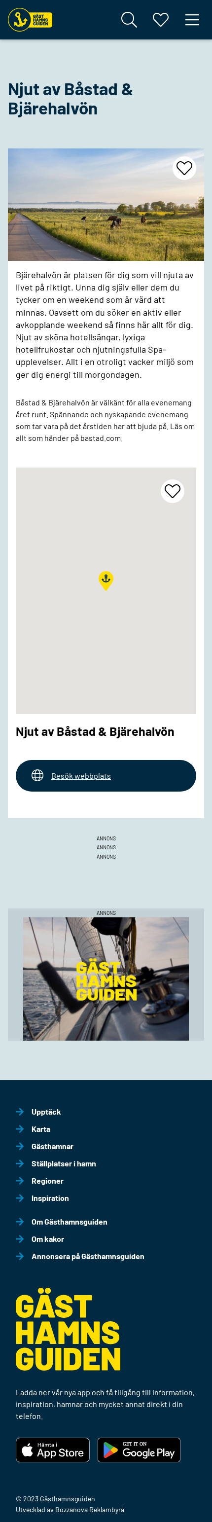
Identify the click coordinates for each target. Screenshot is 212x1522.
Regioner (48, 1180)
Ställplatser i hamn (64, 1163)
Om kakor (48, 1238)
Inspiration (50, 1197)
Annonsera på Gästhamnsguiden (88, 1256)
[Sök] (129, 20)
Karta (41, 1128)
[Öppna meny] (192, 20)
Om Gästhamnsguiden (69, 1221)
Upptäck (46, 1111)
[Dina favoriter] (161, 20)
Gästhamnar (52, 1146)
